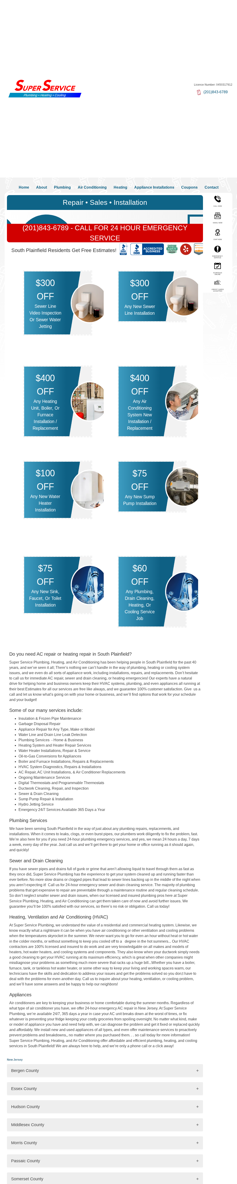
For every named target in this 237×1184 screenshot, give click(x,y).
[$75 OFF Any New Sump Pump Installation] (184, 486)
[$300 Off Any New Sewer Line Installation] (184, 296)
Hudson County (25, 1106)
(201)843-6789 (46, 228)
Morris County (24, 1142)
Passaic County (25, 1161)
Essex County (24, 1088)
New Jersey (15, 1059)
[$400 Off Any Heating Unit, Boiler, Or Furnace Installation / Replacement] (90, 401)
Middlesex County (27, 1124)
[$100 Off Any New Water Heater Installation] (90, 489)
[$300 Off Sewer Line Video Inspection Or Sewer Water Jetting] (90, 303)
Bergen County (25, 1070)
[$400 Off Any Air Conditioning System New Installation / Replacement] (184, 401)
